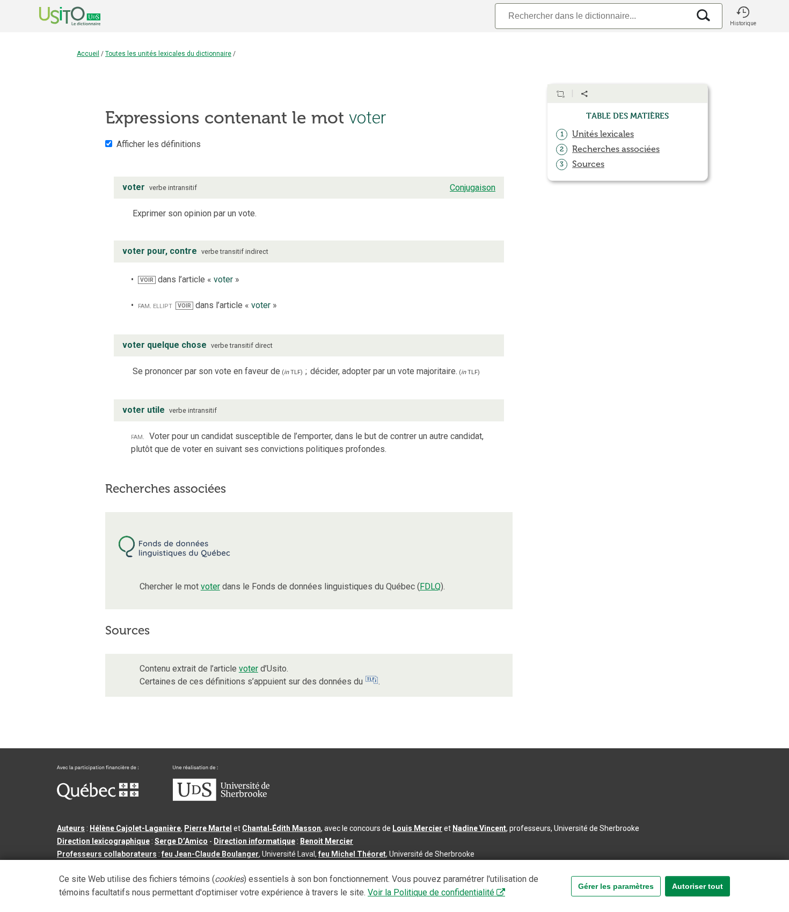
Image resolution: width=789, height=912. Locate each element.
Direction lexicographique (103, 841)
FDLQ (430, 586)
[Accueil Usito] (58, 16)
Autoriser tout (697, 886)
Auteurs (71, 828)
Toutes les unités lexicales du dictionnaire (168, 53)
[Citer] (560, 94)
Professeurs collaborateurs (107, 854)
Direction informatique (254, 841)
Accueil (88, 53)
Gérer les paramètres (616, 886)
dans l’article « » (189, 279)
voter (210, 586)
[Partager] (584, 94)
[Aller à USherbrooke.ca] (221, 798)
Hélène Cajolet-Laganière (135, 828)
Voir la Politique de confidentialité (431, 892)
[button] (743, 16)
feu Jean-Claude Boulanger (210, 854)
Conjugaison (472, 188)
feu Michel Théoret (352, 854)
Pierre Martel (208, 828)
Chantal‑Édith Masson (281, 828)
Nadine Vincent (479, 828)
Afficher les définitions (158, 144)
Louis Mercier (417, 828)
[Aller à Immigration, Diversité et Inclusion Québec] (97, 797)
